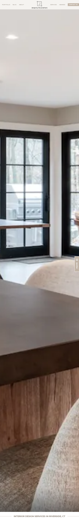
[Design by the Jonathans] (39, 3)
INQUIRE (77, 265)
